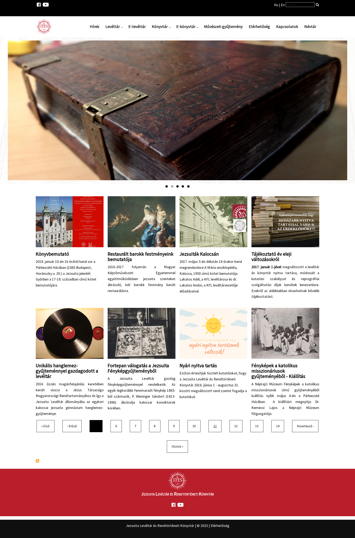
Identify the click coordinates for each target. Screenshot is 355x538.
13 (258, 426)
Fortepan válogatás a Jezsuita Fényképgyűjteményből (138, 368)
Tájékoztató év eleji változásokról (271, 256)
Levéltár (112, 26)
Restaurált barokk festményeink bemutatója (140, 256)
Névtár (310, 26)
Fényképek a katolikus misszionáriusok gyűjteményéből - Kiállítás (278, 371)
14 (279, 426)
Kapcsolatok (287, 26)
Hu (276, 4)
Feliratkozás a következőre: (37, 461)
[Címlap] (45, 26)
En (283, 4)
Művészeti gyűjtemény (223, 26)
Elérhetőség (259, 26)
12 (237, 426)
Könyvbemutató (52, 254)
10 (195, 426)
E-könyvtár (185, 26)
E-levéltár (137, 26)
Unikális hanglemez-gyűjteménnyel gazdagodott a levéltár (67, 371)
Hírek (94, 26)
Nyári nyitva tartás (198, 365)
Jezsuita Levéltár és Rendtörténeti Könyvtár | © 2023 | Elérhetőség (177, 525)
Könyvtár (160, 26)
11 (217, 426)
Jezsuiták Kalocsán (199, 254)
